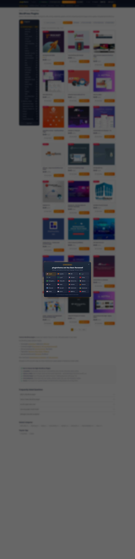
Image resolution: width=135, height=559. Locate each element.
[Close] (89, 264)
